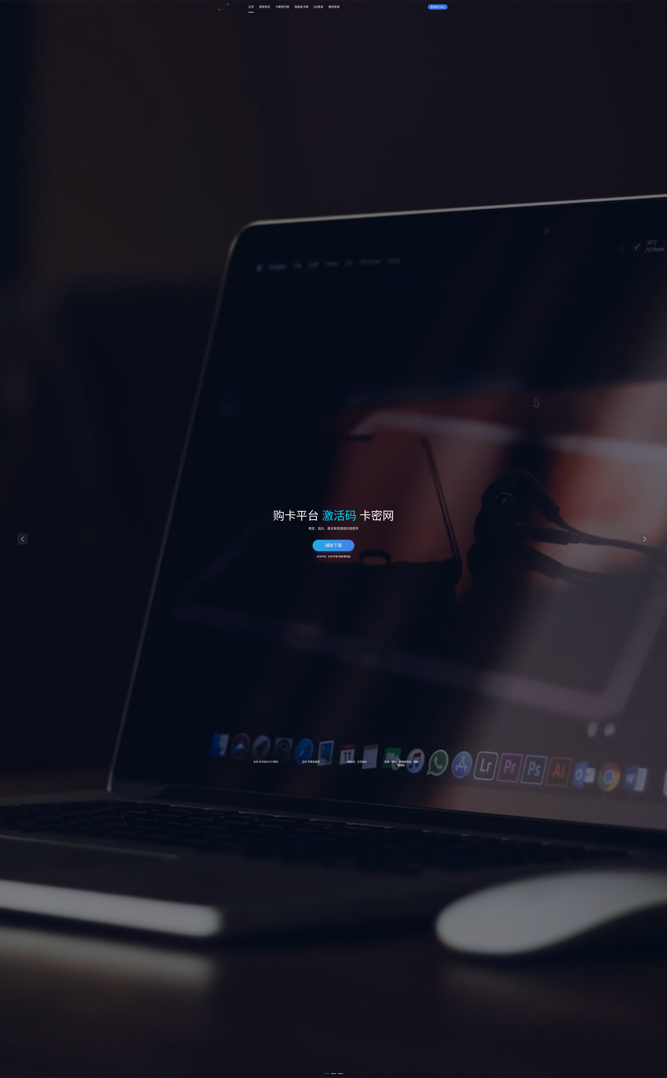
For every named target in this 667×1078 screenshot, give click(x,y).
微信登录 (334, 6)
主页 (251, 6)
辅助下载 (333, 545)
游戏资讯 (264, 6)
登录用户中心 (437, 7)
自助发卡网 (301, 6)
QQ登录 (318, 6)
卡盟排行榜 (282, 6)
